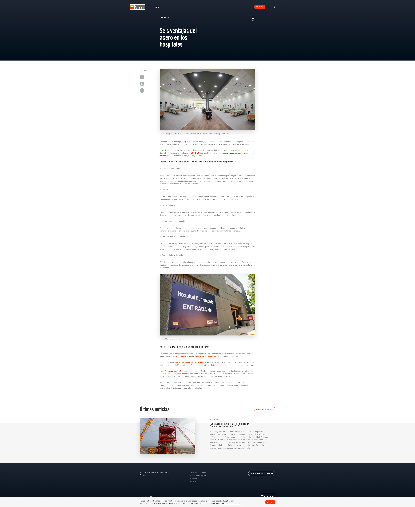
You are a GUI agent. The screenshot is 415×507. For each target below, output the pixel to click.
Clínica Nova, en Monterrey (204, 356)
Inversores (194, 478)
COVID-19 (195, 153)
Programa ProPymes (198, 475)
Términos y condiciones (231, 503)
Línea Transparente (198, 472)
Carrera (193, 481)
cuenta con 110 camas (177, 371)
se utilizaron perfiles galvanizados (190, 362)
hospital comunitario (179, 356)
